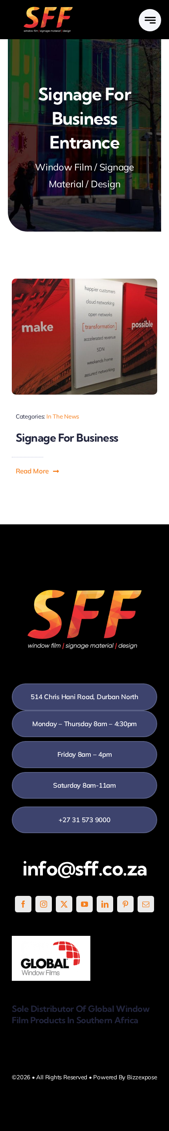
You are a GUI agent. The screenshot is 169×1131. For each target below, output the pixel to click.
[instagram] (43, 904)
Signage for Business (67, 437)
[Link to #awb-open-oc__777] (150, 20)
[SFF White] (48, 9)
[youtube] (84, 904)
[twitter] (64, 904)
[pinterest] (125, 904)
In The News (62, 416)
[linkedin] (105, 904)
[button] (38, 471)
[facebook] (23, 904)
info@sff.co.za (84, 868)
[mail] (146, 904)
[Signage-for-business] (84, 282)
